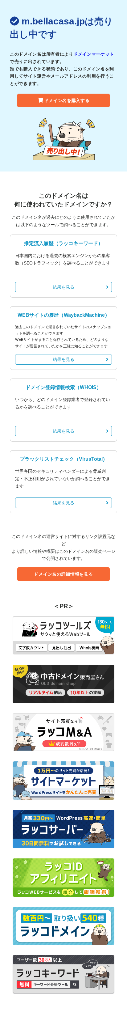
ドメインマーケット (93, 54)
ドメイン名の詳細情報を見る (63, 574)
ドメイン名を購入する (67, 100)
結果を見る (63, 287)
